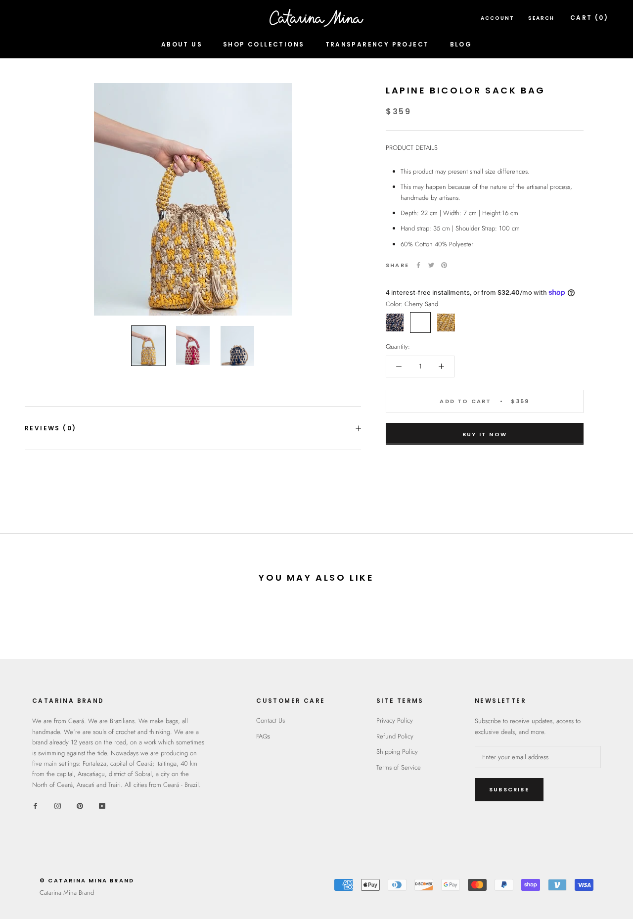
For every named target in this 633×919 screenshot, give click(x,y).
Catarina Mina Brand (67, 892)
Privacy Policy (394, 720)
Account (497, 18)
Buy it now (484, 434)
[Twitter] (431, 265)
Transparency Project (377, 44)
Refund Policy (394, 736)
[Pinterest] (444, 265)
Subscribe (509, 789)
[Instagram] (57, 805)
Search (541, 18)
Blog (461, 44)
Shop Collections (263, 44)
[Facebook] (418, 265)
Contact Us (270, 720)
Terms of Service (398, 767)
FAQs (263, 736)
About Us (181, 44)
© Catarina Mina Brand (87, 880)
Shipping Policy (397, 751)
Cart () (589, 17)
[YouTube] (102, 805)
